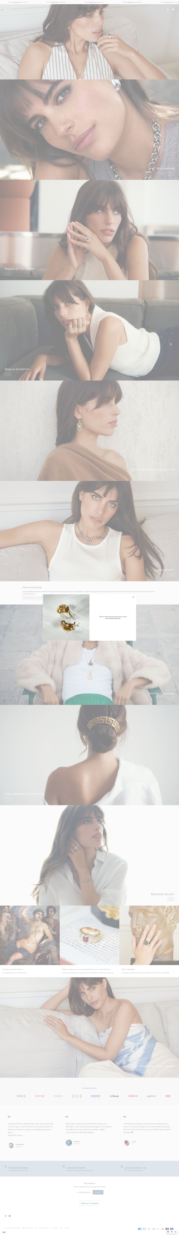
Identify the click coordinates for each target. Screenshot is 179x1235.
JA (175, 1232)
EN (172, 1232)
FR (168, 1232)
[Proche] (133, 597)
